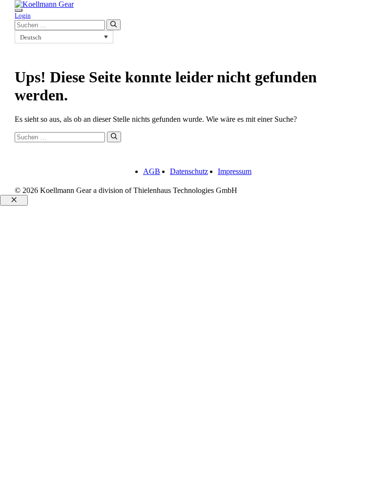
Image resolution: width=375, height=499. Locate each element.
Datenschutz (189, 171)
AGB (151, 171)
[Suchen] (113, 24)
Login (23, 15)
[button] (64, 36)
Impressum (234, 171)
